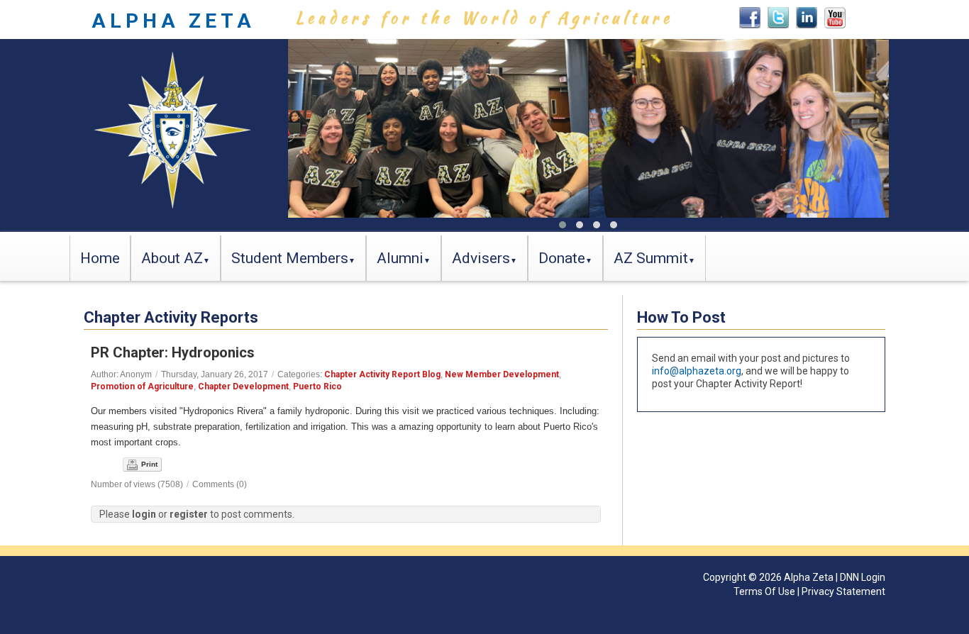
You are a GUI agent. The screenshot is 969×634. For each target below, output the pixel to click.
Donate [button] (561, 258)
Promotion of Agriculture (142, 386)
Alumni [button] (400, 258)
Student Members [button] (289, 258)
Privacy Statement (843, 591)
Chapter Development (243, 386)
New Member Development (502, 374)
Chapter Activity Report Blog (382, 374)
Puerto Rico (317, 386)
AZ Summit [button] (651, 258)
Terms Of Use (764, 591)
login (144, 514)
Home (100, 258)
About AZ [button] (172, 258)
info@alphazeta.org (696, 371)
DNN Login (862, 577)
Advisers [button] (481, 258)
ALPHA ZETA (173, 21)
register (189, 514)
